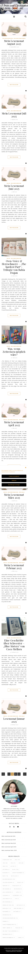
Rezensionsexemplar (10, 918)
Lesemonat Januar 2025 (14, 720)
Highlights (16, 885)
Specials (21, 419)
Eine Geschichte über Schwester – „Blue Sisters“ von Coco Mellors (14, 645)
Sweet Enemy (7, 927)
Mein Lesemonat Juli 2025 (14, 115)
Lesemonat (17, 895)
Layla (18, 892)
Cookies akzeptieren (14, 476)
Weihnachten (7, 934)
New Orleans (18, 908)
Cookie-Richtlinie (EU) (11, 951)
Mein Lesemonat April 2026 (9, 847)
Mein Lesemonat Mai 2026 (9, 843)
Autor (13, 866)
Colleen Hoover (8, 882)
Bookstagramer (18, 872)
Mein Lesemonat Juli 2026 (8, 836)
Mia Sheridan (7, 901)
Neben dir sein (8, 905)
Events (20, 882)
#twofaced (7, 859)
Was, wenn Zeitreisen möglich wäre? (14, 351)
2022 (5, 863)
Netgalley (21, 905)
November (6, 911)
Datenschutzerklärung (17, 950)
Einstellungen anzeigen (14, 484)
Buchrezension (8, 38)
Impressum (8, 950)
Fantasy (6, 885)
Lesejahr (6, 895)
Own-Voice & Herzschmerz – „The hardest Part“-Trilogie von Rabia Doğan (14, 266)
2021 (17, 859)
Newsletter (19, 951)
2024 (21, 863)
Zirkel (21, 937)
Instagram (7, 888)
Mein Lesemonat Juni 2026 (9, 839)
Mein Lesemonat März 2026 (9, 850)
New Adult (7, 908)
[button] (25, 467)
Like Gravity (7, 898)
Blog (15, 869)
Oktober (17, 911)
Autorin (6, 869)
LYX (17, 898)
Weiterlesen (14, 84)
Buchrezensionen (20, 38)
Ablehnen (14, 480)
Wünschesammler (9, 937)
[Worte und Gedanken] (14, 7)
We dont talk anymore (11, 931)
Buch (8, 110)
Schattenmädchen (9, 924)
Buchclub (15, 875)
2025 (5, 866)
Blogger (6, 872)
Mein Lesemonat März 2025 (14, 496)
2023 (13, 863)
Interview (18, 888)
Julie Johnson (8, 892)
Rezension (7, 914)
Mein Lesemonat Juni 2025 (14, 187)
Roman (6, 921)
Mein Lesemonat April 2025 (14, 423)
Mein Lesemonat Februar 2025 (14, 566)
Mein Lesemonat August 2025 (14, 42)
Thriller (18, 927)
